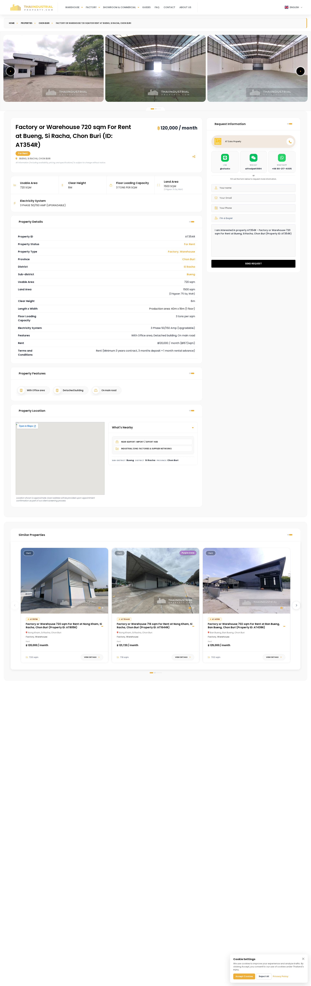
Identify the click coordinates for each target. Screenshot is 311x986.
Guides (146, 7)
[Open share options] (193, 156)
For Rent (189, 244)
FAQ (157, 7)
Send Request (253, 263)
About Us (185, 7)
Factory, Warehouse (181, 252)
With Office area (36, 390)
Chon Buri (44, 23)
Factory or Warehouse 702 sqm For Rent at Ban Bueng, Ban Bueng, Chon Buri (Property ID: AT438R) (244, 625)
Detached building (73, 390)
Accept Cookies (244, 976)
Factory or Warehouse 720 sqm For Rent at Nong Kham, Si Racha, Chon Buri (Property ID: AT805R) (64, 625)
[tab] (152, 108)
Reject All (264, 976)
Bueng (191, 274)
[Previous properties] (15, 605)
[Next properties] (296, 605)
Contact (169, 7)
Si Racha (189, 267)
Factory (91, 7)
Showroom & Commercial (119, 7)
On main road (108, 390)
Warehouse (72, 7)
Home (11, 23)
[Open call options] (290, 141)
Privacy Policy (280, 976)
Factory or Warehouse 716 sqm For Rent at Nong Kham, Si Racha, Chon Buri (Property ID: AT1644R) (154, 625)
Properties (26, 23)
